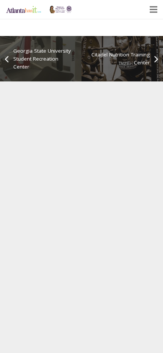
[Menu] (153, 9)
